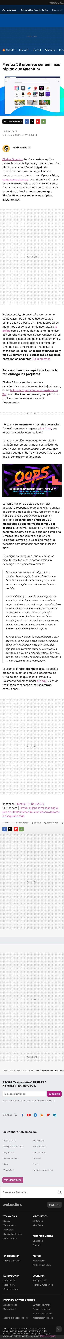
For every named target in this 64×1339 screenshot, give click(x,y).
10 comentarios (14, 121)
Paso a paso (9, 1140)
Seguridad (8, 1152)
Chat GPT (30, 1070)
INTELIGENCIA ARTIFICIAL (34, 9)
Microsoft (24, 50)
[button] (21, 147)
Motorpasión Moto (42, 1265)
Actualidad (38, 1140)
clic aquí (42, 680)
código (37, 822)
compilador (52, 822)
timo (5, 1164)
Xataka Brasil (9, 1309)
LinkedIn (54, 1114)
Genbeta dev (39, 1152)
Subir (52, 1205)
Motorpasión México (43, 1318)
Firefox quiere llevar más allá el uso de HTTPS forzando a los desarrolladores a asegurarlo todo (31, 812)
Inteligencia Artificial (43, 1170)
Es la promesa (41, 358)
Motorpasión (39, 1260)
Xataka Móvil (9, 1225)
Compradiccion (10, 1289)
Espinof (36, 1245)
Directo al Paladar (11, 1260)
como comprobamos (15, 179)
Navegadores (21, 822)
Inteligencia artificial (13, 1146)
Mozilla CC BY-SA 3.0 (30, 803)
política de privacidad (44, 1100)
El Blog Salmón (40, 1280)
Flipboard (38, 121)
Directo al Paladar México (15, 1318)
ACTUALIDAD (9, 9)
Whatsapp (50, 50)
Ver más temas (13, 1180)
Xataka (6, 1221)
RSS (41, 1114)
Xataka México (10, 1305)
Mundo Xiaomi (10, 1238)
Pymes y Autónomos (43, 1285)
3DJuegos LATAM (41, 1305)
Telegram (35, 1114)
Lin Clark (45, 428)
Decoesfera (9, 1285)
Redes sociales (10, 1158)
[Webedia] (56, 2)
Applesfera (8, 1229)
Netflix (36, 1164)
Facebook (27, 121)
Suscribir (54, 1094)
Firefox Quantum (12, 159)
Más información (48, 1336)
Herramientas (39, 1146)
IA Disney (44, 1070)
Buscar (60, 1192)
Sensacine (38, 1241)
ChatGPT (10, 50)
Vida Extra (38, 1225)
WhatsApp (8, 1170)
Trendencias (9, 1280)
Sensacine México (41, 1309)
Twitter (32, 121)
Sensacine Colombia (42, 1313)
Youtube (28, 1114)
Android (37, 50)
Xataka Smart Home (12, 1234)
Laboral (37, 1158)
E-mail (43, 121)
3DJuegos (38, 1221)
